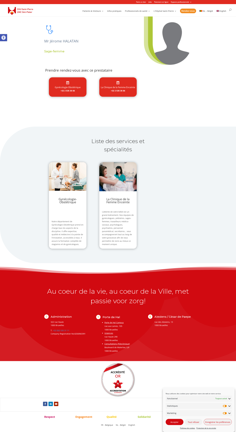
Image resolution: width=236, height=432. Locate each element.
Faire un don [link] (141, 2)
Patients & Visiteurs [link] (91, 11)
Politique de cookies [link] (187, 428)
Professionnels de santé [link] (136, 11)
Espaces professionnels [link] (180, 2)
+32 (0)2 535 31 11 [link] (61, 330)
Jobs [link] (150, 2)
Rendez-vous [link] (188, 10)
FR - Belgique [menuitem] (107, 425)
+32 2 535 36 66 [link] (68, 90)
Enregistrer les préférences (217, 422)
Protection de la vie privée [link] (206, 428)
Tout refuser (193, 422)
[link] (3, 37)
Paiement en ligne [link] (161, 2)
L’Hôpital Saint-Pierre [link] (164, 11)
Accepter (174, 422)
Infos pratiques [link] (114, 11)
